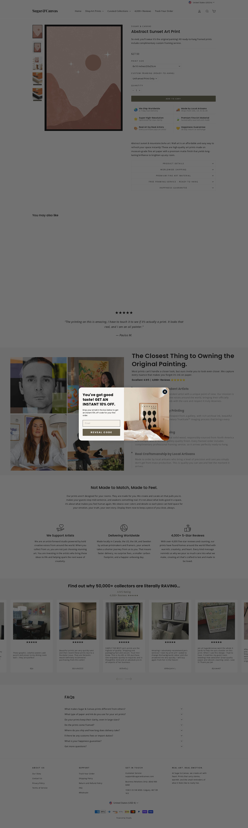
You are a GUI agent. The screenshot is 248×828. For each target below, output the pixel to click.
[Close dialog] (165, 391)
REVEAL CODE (101, 432)
